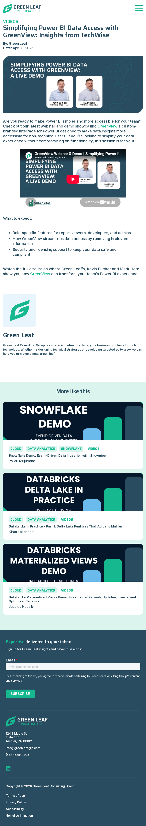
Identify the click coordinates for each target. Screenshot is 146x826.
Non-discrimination (19, 815)
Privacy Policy (16, 802)
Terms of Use (15, 795)
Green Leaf (18, 335)
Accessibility (15, 809)
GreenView (107, 126)
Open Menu (139, 8)
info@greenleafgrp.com (23, 748)
